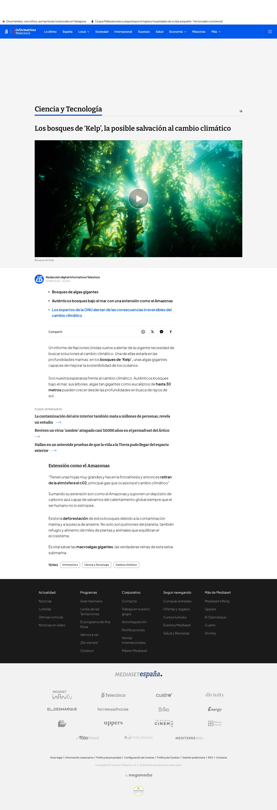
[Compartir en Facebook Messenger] (161, 332)
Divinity (210, 633)
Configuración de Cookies (139, 757)
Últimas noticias (51, 617)
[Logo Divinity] (215, 695)
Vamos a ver (89, 634)
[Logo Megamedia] (140, 775)
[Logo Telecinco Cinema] (164, 723)
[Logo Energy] (215, 709)
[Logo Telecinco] (113, 695)
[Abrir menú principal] (270, 31)
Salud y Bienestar (176, 633)
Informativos (70, 565)
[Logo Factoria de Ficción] (113, 709)
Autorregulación (134, 622)
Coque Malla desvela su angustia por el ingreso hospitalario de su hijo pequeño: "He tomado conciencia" (159, 21)
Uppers (210, 609)
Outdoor (87, 650)
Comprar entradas (177, 601)
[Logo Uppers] (113, 723)
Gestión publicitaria (193, 757)
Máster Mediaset (134, 650)
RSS (210, 757)
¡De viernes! (89, 642)
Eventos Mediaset (177, 625)
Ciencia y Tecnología (68, 109)
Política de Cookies (168, 757)
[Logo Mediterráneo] (189, 737)
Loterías (45, 609)
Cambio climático (126, 565)
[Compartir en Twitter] (152, 332)
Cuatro (210, 625)
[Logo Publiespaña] (138, 738)
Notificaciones (133, 630)
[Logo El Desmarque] (62, 709)
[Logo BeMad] (62, 723)
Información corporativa (79, 757)
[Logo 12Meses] (215, 723)
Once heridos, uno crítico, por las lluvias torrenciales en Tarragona (46, 21)
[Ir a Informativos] (25, 31)
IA (241, 111)
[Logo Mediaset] (138, 676)
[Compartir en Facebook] (170, 332)
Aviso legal (56, 757)
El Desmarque (215, 617)
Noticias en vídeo (52, 625)
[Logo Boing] (164, 709)
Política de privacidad (108, 757)
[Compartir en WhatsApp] (143, 332)
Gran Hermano (91, 601)
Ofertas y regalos (176, 609)
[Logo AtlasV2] (88, 738)
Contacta (129, 601)
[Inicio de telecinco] (6, 31)
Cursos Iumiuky (175, 617)
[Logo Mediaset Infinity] (62, 695)
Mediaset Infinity (217, 601)
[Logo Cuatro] (164, 695)
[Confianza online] (139, 794)
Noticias (45, 601)
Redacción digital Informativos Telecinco (73, 277)
